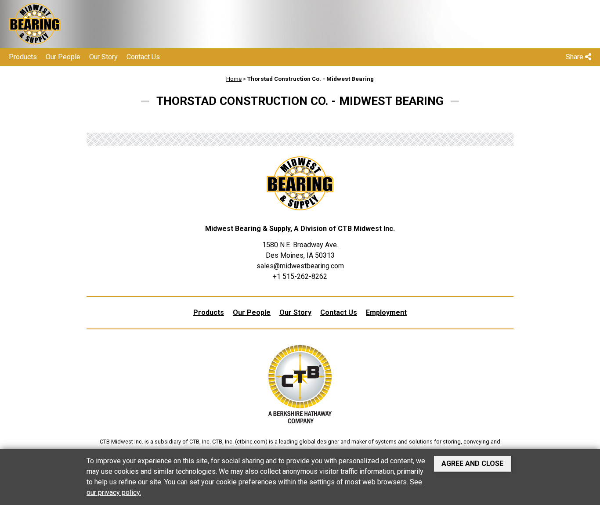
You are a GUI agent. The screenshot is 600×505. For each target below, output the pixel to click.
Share (575, 57)
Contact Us (143, 57)
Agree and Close (472, 463)
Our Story (103, 57)
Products (23, 57)
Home (234, 79)
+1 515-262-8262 (300, 276)
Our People (63, 57)
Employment (386, 312)
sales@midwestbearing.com (300, 266)
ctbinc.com (251, 441)
